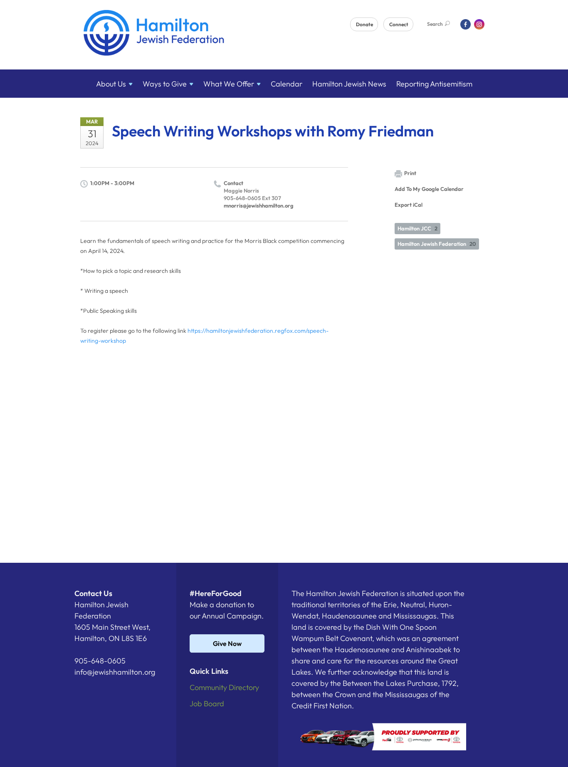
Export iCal (408, 204)
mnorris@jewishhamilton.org (259, 205)
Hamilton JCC (417, 228)
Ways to (165, 84)
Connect (398, 24)
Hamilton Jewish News (349, 84)
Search (435, 24)
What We (228, 84)
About (111, 84)
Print (410, 173)
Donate (364, 24)
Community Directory (224, 687)
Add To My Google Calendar (429, 189)
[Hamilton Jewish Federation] (154, 34)
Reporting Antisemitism (434, 84)
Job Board (207, 703)
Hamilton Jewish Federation (437, 243)
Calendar (286, 84)
